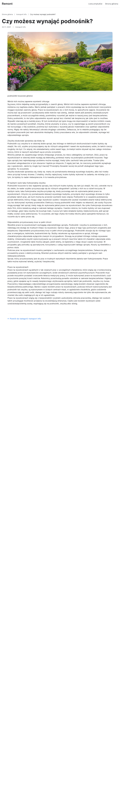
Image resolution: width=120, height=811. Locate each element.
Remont (7, 3)
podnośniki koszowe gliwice (20, 96)
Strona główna (111, 4)
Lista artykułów (95, 4)
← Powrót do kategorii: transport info (24, 318)
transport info (21, 14)
